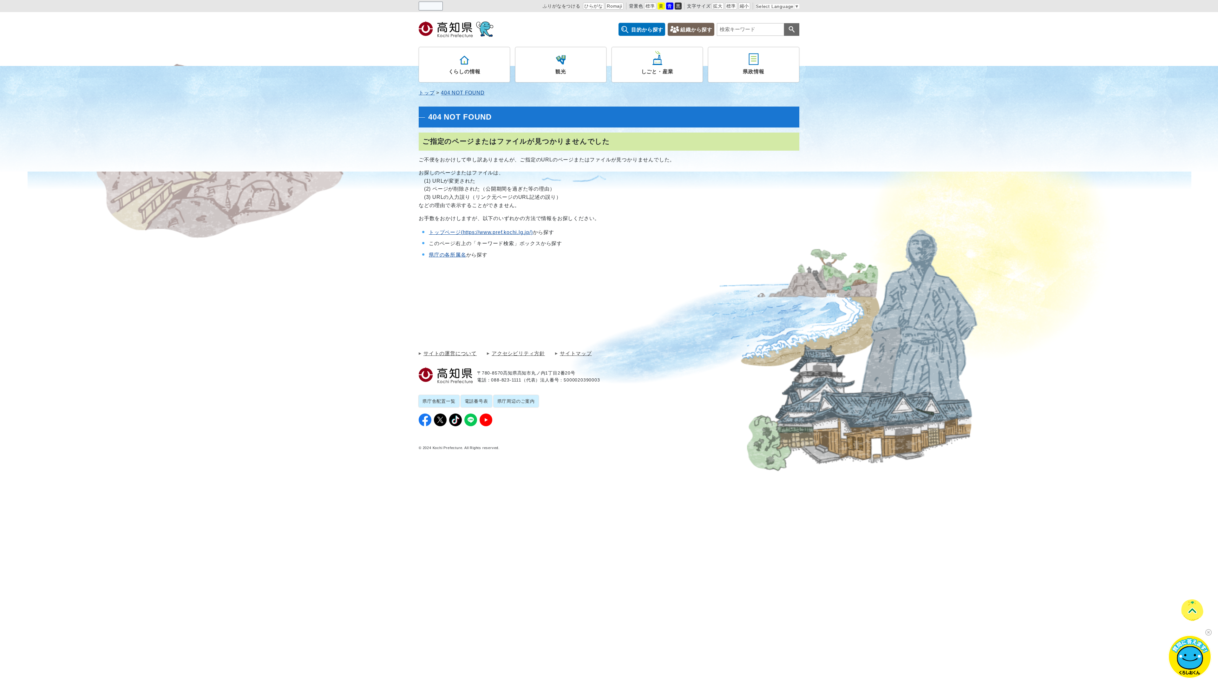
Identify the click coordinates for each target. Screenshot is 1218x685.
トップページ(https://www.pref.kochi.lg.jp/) (481, 232)
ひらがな (593, 6)
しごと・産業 (657, 71)
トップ (427, 92)
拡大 (718, 6)
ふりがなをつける (561, 6)
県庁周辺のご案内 (516, 401)
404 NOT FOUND (462, 92)
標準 (650, 6)
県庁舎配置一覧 (438, 401)
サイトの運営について (450, 353)
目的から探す (647, 29)
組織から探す (696, 29)
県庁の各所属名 (447, 255)
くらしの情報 (465, 71)
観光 (560, 71)
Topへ (1192, 610)
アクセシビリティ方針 (518, 353)
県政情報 (753, 71)
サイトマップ (576, 353)
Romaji (614, 6)
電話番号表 (476, 401)
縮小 (744, 6)
